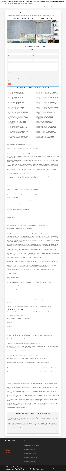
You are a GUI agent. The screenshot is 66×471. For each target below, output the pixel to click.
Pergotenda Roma (21, 468)
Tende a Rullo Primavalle (28, 444)
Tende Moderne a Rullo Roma (10, 469)
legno (22, 419)
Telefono (10, 57)
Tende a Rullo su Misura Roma (55, 468)
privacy (36, 76)
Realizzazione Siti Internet (8, 467)
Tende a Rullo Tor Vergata (28, 456)
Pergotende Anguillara (28, 458)
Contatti (37, 469)
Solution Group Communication (26, 467)
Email (34, 57)
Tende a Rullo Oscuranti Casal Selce (30, 449)
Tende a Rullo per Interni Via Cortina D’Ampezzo (32, 445)
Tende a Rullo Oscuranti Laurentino (30, 461)
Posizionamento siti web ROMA (17, 467)
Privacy (9, 72)
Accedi (26, 467)
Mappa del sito (23, 467)
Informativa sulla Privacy (8, 467)
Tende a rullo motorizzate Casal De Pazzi (31, 453)
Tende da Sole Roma (36, 468)
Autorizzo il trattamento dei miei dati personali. (15, 74)
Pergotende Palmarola (28, 460)
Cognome (34, 55)
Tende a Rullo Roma (7, 468)
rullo (34, 423)
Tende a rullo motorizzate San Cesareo (30, 450)
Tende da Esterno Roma (28, 468)
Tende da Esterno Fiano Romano (29, 442)
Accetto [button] (55, 1)
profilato (35, 420)
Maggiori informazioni (60, 1)
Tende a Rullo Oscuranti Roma (20, 469)
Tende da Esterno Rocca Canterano (30, 452)
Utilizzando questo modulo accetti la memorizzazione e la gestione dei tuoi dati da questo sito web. (22, 78)
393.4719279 (8, 450)
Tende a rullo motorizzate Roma (30, 469)
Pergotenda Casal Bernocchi (29, 454)
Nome (9, 52)
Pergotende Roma (14, 468)
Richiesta (9, 62)
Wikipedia (56, 431)
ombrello (45, 417)
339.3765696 (8, 452)
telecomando (29, 425)
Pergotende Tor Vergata (28, 446)
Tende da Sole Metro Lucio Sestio (30, 448)
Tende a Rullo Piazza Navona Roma (13, 434)
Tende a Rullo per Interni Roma (45, 468)
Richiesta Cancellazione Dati (16, 467)
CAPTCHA (9, 80)
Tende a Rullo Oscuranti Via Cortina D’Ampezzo (31, 457)
